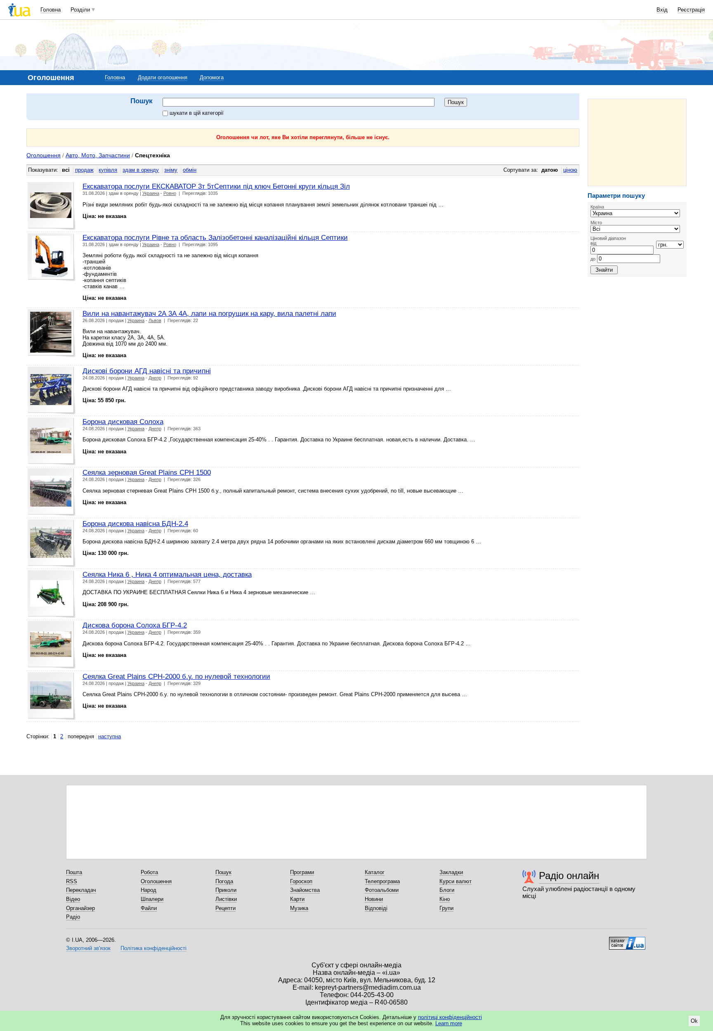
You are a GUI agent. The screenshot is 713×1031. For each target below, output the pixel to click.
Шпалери (152, 899)
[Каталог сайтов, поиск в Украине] (627, 940)
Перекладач (81, 890)
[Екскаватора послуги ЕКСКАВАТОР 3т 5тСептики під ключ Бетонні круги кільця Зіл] (52, 206)
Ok (694, 1021)
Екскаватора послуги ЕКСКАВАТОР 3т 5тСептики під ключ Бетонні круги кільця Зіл (216, 186)
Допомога (212, 77)
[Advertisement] (637, 142)
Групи (446, 908)
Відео (73, 899)
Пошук (223, 872)
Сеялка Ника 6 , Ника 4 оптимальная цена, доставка (167, 574)
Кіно (444, 899)
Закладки (451, 872)
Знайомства (305, 890)
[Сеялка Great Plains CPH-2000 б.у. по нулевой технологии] (52, 696)
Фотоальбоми (382, 890)
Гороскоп (301, 881)
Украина (150, 193)
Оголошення (43, 155)
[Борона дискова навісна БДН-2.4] (52, 543)
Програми (302, 872)
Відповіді (376, 908)
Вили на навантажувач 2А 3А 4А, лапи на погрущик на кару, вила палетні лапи (209, 313)
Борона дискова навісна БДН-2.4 (135, 523)
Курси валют (455, 881)
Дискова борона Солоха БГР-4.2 (135, 625)
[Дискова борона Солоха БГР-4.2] (52, 645)
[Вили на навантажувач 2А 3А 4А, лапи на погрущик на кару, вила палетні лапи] (52, 333)
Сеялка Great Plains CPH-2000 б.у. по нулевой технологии (176, 676)
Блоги (446, 890)
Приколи (225, 890)
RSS (71, 881)
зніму (170, 170)
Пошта (74, 872)
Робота (149, 872)
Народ (148, 890)
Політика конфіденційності (153, 948)
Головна (50, 10)
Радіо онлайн (569, 875)
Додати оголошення (162, 77)
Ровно (169, 193)
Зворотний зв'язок (88, 948)
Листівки (226, 899)
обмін (189, 170)
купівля (108, 170)
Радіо (73, 917)
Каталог (375, 872)
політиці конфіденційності (450, 1017)
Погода (224, 881)
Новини (374, 899)
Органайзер (80, 908)
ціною (570, 170)
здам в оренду (141, 170)
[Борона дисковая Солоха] (52, 441)
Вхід (662, 10)
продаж (84, 170)
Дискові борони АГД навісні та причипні (147, 371)
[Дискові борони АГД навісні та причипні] (52, 391)
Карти (297, 899)
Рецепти (225, 908)
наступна (109, 736)
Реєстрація (691, 10)
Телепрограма (382, 881)
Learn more (448, 1023)
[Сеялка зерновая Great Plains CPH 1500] (52, 492)
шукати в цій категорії (197, 113)
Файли (149, 908)
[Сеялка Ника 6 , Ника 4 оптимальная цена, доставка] (52, 594)
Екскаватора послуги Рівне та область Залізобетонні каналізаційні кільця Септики (215, 237)
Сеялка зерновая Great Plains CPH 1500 (147, 472)
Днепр (155, 377)
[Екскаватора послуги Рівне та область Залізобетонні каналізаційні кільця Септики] (52, 257)
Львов (155, 320)
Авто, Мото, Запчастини (98, 155)
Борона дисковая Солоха (123, 421)
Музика (299, 908)
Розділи (80, 10)
